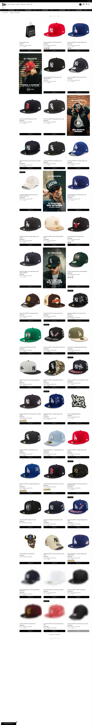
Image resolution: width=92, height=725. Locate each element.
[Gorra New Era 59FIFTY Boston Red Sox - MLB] (30, 106)
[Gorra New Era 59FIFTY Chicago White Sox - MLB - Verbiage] (30, 437)
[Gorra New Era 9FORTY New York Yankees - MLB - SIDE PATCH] (54, 541)
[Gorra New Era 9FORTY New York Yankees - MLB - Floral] (78, 611)
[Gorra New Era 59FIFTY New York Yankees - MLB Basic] (54, 577)
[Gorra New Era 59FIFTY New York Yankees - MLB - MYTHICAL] (78, 300)
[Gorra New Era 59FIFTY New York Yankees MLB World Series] (30, 367)
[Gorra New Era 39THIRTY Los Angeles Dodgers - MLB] (78, 148)
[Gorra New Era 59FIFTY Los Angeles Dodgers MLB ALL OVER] (78, 507)
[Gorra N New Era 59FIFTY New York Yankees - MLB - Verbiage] (54, 507)
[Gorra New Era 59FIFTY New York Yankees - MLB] (54, 29)
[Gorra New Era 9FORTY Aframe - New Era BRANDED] (78, 259)
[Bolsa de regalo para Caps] (30, 29)
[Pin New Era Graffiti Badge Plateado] (78, 401)
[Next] (61, 16)
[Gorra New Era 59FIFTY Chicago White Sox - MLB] (54, 148)
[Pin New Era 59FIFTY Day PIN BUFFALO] (30, 541)
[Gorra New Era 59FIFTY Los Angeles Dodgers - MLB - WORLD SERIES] (78, 541)
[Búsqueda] (89, 4)
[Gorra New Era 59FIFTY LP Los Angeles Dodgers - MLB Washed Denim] (54, 437)
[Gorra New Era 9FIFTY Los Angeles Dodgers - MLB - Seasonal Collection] (78, 182)
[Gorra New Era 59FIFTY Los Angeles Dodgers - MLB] (78, 29)
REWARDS (89, 1)
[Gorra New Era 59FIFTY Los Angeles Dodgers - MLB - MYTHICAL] (54, 401)
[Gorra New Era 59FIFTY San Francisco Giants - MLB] (54, 300)
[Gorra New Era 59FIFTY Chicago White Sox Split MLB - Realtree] (54, 367)
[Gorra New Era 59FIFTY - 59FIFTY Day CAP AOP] (78, 577)
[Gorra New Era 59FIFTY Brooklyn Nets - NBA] (30, 507)
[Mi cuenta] (80, 4)
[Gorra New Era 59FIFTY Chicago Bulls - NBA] (78, 224)
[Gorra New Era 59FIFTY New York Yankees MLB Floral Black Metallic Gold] (78, 471)
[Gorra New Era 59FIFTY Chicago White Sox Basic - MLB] (54, 106)
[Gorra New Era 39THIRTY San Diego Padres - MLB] (30, 300)
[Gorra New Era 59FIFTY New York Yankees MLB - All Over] (78, 367)
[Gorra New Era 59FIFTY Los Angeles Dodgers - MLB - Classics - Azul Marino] (30, 259)
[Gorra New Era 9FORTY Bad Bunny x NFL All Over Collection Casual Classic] (30, 182)
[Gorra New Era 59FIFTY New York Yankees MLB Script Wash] (54, 611)
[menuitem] (9, 4)
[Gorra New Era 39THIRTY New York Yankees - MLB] (78, 64)
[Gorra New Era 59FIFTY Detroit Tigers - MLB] (30, 611)
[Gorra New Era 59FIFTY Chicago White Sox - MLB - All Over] (54, 334)
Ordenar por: (12, 12)
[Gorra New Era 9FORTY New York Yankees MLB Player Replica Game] (30, 577)
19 (58, 16)
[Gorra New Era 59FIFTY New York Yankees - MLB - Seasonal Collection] (54, 64)
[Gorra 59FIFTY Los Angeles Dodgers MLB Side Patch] (78, 334)
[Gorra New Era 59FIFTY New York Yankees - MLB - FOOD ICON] (30, 148)
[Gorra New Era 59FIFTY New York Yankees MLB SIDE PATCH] (54, 224)
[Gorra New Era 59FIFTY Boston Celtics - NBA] (30, 334)
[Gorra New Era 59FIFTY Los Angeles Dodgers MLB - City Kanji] (30, 471)
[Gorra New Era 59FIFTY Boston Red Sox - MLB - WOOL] (54, 471)
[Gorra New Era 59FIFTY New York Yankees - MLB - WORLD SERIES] (30, 401)
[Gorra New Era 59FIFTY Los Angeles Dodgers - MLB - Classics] (30, 224)
